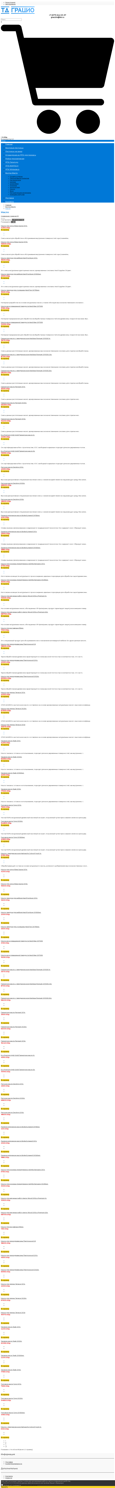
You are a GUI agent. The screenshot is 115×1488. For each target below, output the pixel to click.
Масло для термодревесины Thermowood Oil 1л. (19, 660)
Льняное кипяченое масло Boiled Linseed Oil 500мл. (20, 548)
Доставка (9, 1462)
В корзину (5, 230)
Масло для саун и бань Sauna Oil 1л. (14, 226)
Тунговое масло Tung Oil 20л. (12, 821)
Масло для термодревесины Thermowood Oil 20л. (20, 676)
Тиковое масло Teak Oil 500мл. (12, 773)
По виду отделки (16, 176)
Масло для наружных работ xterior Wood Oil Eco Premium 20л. (24, 612)
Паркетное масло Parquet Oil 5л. (13, 419)
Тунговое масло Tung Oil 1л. (11, 805)
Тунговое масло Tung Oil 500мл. (13, 837)
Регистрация (10, 2)
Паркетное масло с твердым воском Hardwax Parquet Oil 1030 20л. (26, 370)
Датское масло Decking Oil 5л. (12, 499)
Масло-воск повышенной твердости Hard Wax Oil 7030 (22, 306)
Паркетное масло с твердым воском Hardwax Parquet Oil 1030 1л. (25, 338)
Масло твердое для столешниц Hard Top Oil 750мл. (20, 290)
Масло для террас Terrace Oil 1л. (13, 692)
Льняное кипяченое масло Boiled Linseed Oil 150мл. (20, 515)
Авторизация (10, 4)
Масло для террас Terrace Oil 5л (13, 725)
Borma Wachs (10, 207)
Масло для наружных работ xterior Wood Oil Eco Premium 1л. (24, 596)
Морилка (13, 185)
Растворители (15, 180)
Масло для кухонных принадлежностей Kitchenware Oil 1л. (23, 564)
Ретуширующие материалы (20, 193)
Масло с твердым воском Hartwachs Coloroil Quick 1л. (21, 853)
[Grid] (2, 218)
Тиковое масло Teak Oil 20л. (11, 757)
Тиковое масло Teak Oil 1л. (11, 741)
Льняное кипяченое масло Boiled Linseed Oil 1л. (19, 531)
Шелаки (13, 182)
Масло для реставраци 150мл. (12, 628)
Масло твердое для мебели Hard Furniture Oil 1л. (19, 258)
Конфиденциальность (13, 1464)
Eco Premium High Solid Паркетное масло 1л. (18, 435)
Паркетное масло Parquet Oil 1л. (13, 387)
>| (6, 1446)
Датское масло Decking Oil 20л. (13, 483)
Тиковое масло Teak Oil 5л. (11, 789)
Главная (8, 205)
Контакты (9, 1476)
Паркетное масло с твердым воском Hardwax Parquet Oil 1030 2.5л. (26, 354)
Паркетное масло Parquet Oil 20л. (14, 403)
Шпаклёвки (14, 184)
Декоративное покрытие (19, 178)
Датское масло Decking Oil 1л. (12, 467)
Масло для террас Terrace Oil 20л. (14, 708)
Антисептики (15, 187)
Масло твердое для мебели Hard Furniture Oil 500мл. (21, 274)
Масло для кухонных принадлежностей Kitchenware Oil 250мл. (24, 580)
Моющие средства (17, 194)
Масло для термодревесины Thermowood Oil (18, 644)
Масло (12, 189)
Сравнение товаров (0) (10, 216)
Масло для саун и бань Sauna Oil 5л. (14, 242)
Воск (12, 191)
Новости (8, 1478)
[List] (4, 218)
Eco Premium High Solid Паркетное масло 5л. (18, 451)
